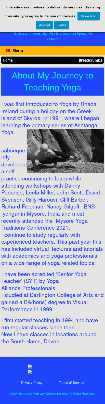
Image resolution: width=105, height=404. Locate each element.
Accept (44, 25)
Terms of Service (71, 382)
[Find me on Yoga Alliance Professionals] (30, 367)
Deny (62, 25)
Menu (17, 50)
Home (8, 60)
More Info (88, 16)
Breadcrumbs (90, 60)
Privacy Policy (32, 382)
